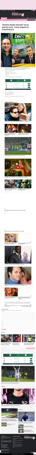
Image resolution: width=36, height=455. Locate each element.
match (30, 302)
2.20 (18, 87)
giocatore (17, 302)
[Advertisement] (18, 5)
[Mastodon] (12, 102)
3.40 (14, 87)
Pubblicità (11, 10)
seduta (5, 303)
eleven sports (13, 302)
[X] (6, 102)
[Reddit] (8, 102)
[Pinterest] (10, 102)
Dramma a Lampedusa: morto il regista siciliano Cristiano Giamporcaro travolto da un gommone (29, 431)
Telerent (25, 303)
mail (24, 302)
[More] (16, 102)
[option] (18, 375)
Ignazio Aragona (7, 449)
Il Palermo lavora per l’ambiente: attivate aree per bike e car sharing (11, 305)
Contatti (14, 10)
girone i (19, 302)
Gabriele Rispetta (30, 345)
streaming (20, 303)
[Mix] (13, 102)
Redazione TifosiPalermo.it (5, 31)
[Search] (26, 20)
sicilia (9, 303)
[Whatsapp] (15, 102)
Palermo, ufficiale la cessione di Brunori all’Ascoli (17, 18)
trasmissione (27, 303)
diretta (8, 302)
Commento (3, 311)
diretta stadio (10, 302)
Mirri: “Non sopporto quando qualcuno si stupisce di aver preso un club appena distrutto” (25, 305)
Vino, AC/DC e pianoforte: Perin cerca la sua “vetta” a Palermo (10, 382)
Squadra (13, 303)
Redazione (9, 10)
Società (11, 303)
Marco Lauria (7, 450)
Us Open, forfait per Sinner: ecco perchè (25, 422)
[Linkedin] (9, 102)
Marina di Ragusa (27, 302)
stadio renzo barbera (17, 303)
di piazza (6, 302)
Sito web (3, 326)
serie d (7, 303)
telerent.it (10, 75)
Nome (2, 321)
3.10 (16, 87)
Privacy (0, 451)
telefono (23, 303)
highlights (21, 302)
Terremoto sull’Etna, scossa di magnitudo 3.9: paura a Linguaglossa (28, 426)
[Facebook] (5, 102)
